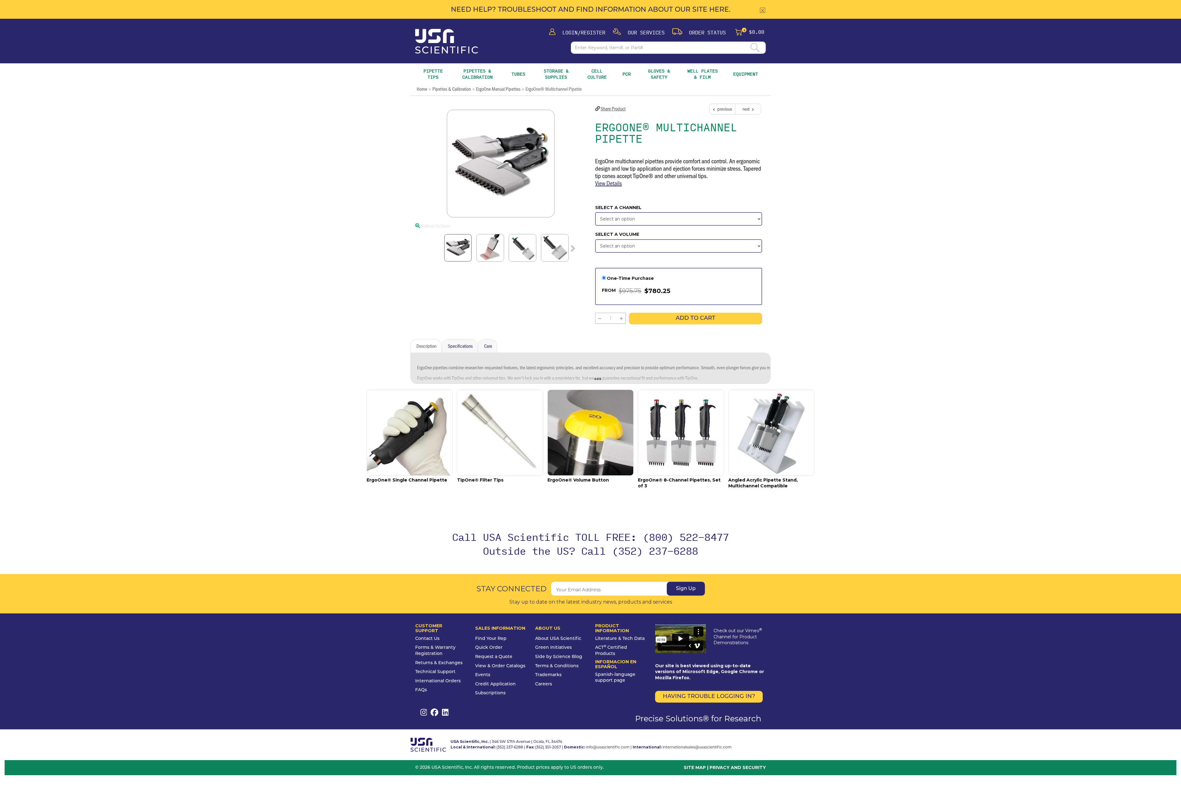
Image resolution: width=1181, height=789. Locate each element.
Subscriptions (490, 693)
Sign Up (686, 588)
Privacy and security (738, 767)
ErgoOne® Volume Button (578, 480)
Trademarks (548, 675)
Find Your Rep (491, 638)
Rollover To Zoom (435, 225)
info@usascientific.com (608, 747)
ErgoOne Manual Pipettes (498, 88)
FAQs (421, 690)
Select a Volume (617, 234)
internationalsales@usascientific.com (697, 747)
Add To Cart (695, 318)
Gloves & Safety (660, 74)
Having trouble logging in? (709, 697)
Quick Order (489, 647)
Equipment (745, 74)
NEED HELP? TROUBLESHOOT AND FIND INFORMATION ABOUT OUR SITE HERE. (590, 10)
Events (482, 675)
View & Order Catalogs (500, 666)
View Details (608, 183)
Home (422, 88)
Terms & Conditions (557, 666)
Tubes (518, 74)
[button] (639, 32)
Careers (543, 684)
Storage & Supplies (557, 74)
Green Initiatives (553, 647)
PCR (626, 74)
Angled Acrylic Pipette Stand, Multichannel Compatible (763, 483)
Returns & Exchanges (439, 663)
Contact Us (427, 638)
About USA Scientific (558, 638)
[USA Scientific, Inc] (446, 41)
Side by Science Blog (558, 657)
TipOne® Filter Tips (480, 480)
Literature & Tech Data (620, 638)
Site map (695, 767)
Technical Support (435, 672)
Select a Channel (618, 207)
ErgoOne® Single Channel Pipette (407, 480)
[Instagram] (423, 712)
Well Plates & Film (702, 74)
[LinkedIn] (445, 712)
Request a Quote (493, 657)
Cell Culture (597, 74)
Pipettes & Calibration (478, 74)
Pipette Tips (433, 74)
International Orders (438, 681)
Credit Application (495, 684)
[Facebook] (434, 712)
